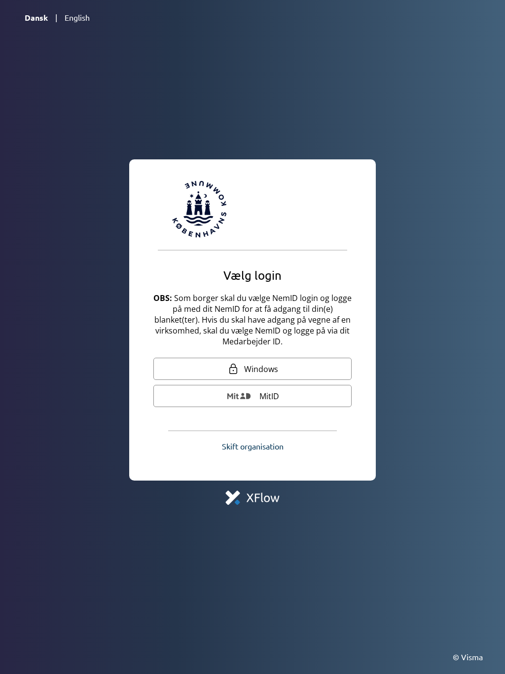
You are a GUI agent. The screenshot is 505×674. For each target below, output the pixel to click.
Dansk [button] (36, 17)
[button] (253, 446)
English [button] (77, 17)
